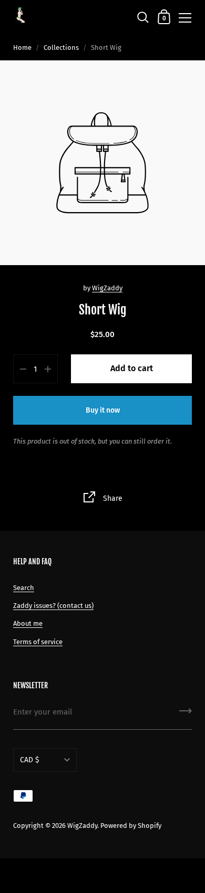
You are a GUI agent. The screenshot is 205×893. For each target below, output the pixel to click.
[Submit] (185, 714)
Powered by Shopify (130, 825)
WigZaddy (107, 288)
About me (28, 623)
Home (22, 47)
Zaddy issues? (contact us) (53, 606)
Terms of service (38, 642)
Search (23, 588)
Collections (61, 47)
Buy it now (103, 410)
